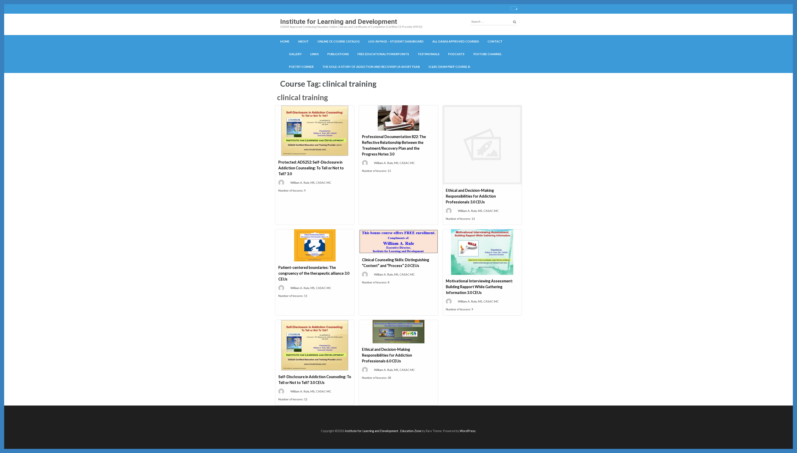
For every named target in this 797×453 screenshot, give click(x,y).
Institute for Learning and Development (338, 22)
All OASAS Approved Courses (455, 41)
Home (284, 41)
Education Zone (411, 431)
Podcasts (456, 54)
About (303, 41)
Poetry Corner (301, 66)
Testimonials (428, 54)
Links (314, 54)
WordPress (468, 431)
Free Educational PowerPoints (383, 54)
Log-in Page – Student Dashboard (396, 41)
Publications (338, 54)
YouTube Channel (487, 54)
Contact (495, 41)
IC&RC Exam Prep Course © (449, 66)
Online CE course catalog (338, 41)
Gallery (295, 54)
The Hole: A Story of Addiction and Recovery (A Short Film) (371, 66)
